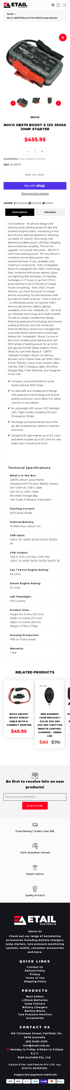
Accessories (35, 1018)
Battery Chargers (35, 1007)
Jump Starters (35, 1003)
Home (10, 14)
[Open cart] (58, 5)
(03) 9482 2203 (36, 1041)
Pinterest (36, 203)
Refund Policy (35, 970)
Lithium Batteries (35, 1000)
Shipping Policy (35, 981)
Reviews (50, 212)
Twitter (49, 203)
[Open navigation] (64, 5)
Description (19, 212)
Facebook (22, 203)
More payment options (35, 193)
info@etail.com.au (36, 1045)
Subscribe (35, 806)
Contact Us (35, 967)
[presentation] (13, 103)
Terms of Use (35, 977)
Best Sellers (35, 996)
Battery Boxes (35, 1010)
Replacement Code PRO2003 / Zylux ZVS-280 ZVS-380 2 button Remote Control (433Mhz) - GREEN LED (49, 725)
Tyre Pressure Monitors (35, 1014)
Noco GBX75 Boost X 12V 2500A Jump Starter (32, 18)
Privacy (35, 974)
